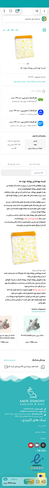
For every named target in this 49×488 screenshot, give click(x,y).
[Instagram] (43, 445)
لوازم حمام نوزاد (19, 81)
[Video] (37, 445)
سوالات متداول (40, 432)
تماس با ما (42, 426)
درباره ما (43, 438)
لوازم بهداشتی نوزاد (31, 218)
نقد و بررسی (38, 173)
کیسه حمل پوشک (39, 290)
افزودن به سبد (29, 481)
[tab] (38, 172)
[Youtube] (31, 445)
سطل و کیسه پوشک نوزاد (36, 81)
